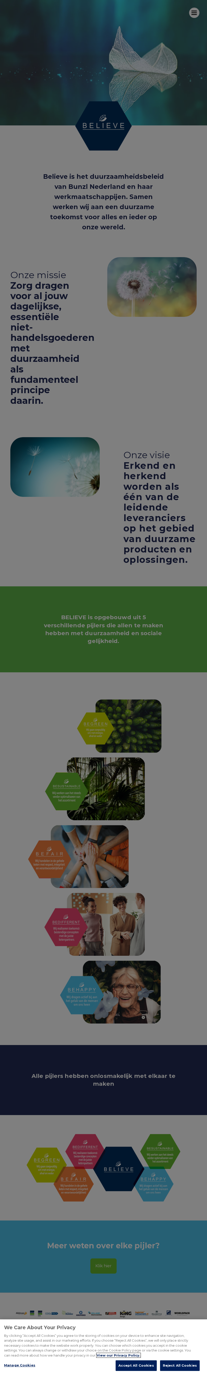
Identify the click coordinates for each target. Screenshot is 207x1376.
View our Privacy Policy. (118, 1355)
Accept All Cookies (136, 1365)
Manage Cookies (19, 1365)
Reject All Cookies (180, 1365)
